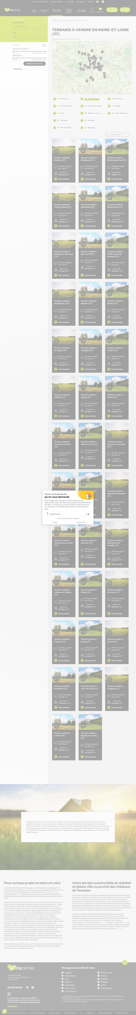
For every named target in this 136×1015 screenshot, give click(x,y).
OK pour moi (80, 522)
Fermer (55, 522)
